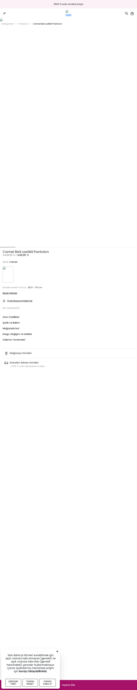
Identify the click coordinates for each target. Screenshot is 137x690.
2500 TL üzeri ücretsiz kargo (68, 4)
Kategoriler (8, 23)
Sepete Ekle (68, 685)
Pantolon (23, 23)
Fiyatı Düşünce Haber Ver (19, 300)
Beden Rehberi (10, 293)
